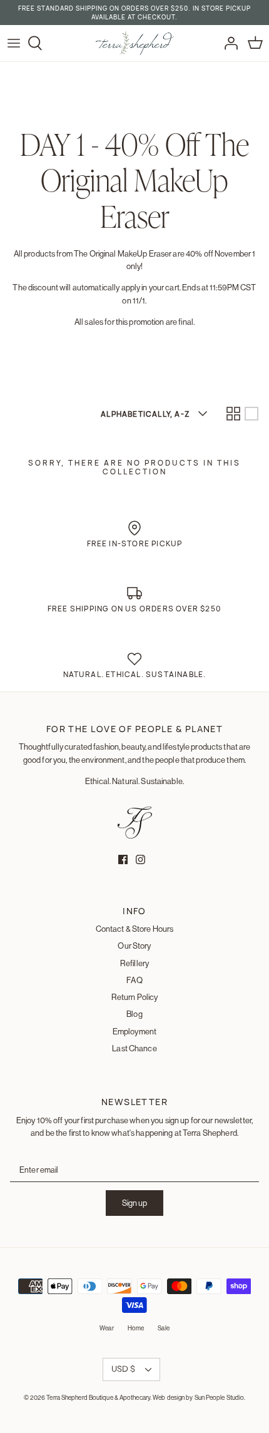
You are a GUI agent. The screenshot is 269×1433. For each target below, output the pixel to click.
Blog (134, 1014)
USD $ (123, 1369)
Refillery (134, 963)
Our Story (134, 946)
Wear (106, 1328)
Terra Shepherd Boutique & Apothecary (98, 1398)
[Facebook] (123, 859)
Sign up (134, 1203)
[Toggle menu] (14, 43)
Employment (134, 1031)
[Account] (227, 43)
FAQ (134, 980)
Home (136, 1328)
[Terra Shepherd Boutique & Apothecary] (135, 43)
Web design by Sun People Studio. (199, 1398)
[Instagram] (140, 859)
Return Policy (134, 997)
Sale (163, 1328)
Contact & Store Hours (135, 929)
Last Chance (134, 1048)
